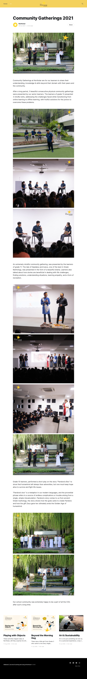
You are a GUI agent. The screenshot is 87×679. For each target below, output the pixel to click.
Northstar (22, 24)
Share (71, 24)
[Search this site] (82, 3)
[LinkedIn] (73, 663)
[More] (11, 4)
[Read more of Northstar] (15, 24)
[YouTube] (76, 663)
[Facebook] (70, 663)
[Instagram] (79, 663)
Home (5, 4)
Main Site (77, 666)
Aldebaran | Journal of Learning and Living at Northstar (17, 664)
